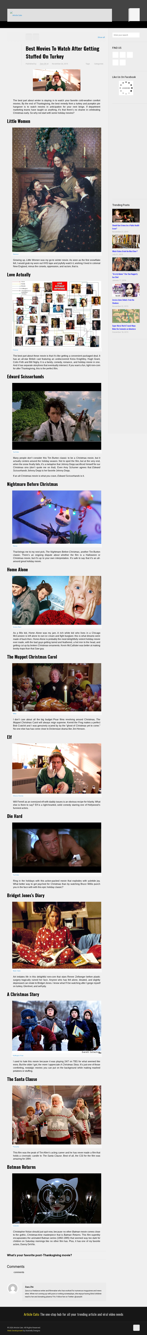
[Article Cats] (16, 15)
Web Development (15, 1331)
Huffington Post (18, 1055)
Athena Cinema (18, 796)
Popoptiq (16, 1146)
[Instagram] (28, 4)
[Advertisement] (129, 151)
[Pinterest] (24, 4)
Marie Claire (17, 971)
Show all (101, 37)
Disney (15, 546)
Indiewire (16, 1226)
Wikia (14, 713)
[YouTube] (20, 4)
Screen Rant (17, 627)
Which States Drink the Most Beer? (125, 251)
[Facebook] (8, 4)
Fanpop (15, 350)
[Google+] (12, 4)
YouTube (16, 452)
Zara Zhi (43, 64)
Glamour (16, 254)
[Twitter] (16, 4)
